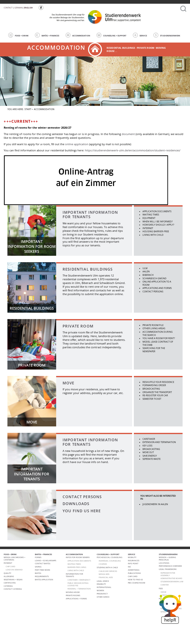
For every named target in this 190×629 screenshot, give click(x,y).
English (28, 7)
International (104, 587)
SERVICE (143, 35)
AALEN (146, 271)
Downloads (76, 503)
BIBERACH (148, 275)
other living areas (153, 328)
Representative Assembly (168, 574)
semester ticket (151, 398)
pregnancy (102, 593)
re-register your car (155, 395)
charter (165, 584)
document (128, 134)
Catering (8, 586)
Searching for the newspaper (153, 350)
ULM (144, 268)
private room (78, 326)
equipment (148, 218)
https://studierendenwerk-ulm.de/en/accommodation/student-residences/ (132, 150)
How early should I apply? (158, 224)
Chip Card (132, 576)
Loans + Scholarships (45, 560)
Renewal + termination (79, 588)
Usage (163, 592)
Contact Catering (13, 589)
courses (103, 564)
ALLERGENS (9, 576)
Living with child (153, 234)
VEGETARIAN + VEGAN (13, 579)
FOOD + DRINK (21, 35)
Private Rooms (73, 595)
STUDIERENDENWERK (170, 35)
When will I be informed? (157, 221)
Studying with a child (107, 567)
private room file (153, 325)
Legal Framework (167, 569)
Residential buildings (88, 269)
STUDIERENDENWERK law (172, 581)
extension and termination (159, 442)
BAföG (38, 573)
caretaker (148, 439)
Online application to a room (156, 283)
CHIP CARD (10, 566)
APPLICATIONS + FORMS (76, 598)
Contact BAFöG (42, 563)
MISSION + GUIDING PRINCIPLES (167, 558)
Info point (133, 563)
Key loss (147, 445)
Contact (8, 7)
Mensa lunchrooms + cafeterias (14, 558)
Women (100, 590)
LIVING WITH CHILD (76, 570)
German (18, 7)
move (68, 382)
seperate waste (151, 459)
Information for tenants (74, 575)
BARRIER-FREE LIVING (77, 567)
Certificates (10, 583)
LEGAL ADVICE (103, 581)
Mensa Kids (104, 574)
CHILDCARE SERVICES (108, 571)
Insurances (133, 560)
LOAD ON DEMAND (14, 569)
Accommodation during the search (157, 333)
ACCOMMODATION (81, 35)
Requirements (42, 576)
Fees (161, 588)
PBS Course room (136, 583)
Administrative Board (171, 578)
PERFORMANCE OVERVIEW (170, 566)
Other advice (103, 597)
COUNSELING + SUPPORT (114, 35)
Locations (164, 563)
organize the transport (157, 392)
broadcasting (151, 388)
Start (27, 109)
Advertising (133, 570)
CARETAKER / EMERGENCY (79, 580)
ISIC (129, 566)
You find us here (82, 510)
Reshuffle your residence (158, 382)
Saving (38, 566)
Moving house (73, 592)
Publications (134, 573)
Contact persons (152, 291)
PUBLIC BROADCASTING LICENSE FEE (78, 584)
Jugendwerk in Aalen (155, 504)
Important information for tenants (90, 214)
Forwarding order (154, 385)
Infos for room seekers (78, 557)
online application (76, 144)
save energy (149, 455)
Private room (145, 47)
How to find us (135, 579)
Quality (7, 573)
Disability (101, 584)
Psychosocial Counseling (109, 557)
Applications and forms (157, 288)
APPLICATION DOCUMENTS (79, 560)
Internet (147, 228)
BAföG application (44, 579)
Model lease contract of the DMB (157, 343)
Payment (8, 563)
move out (148, 452)
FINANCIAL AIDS (106, 577)
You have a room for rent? (158, 338)
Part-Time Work (42, 570)
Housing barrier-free (155, 231)
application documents (156, 211)
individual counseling (110, 560)
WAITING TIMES (74, 564)
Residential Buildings (121, 47)
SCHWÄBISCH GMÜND (154, 278)
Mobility (132, 557)
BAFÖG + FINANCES (50, 35)
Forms (38, 557)
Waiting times (150, 214)
